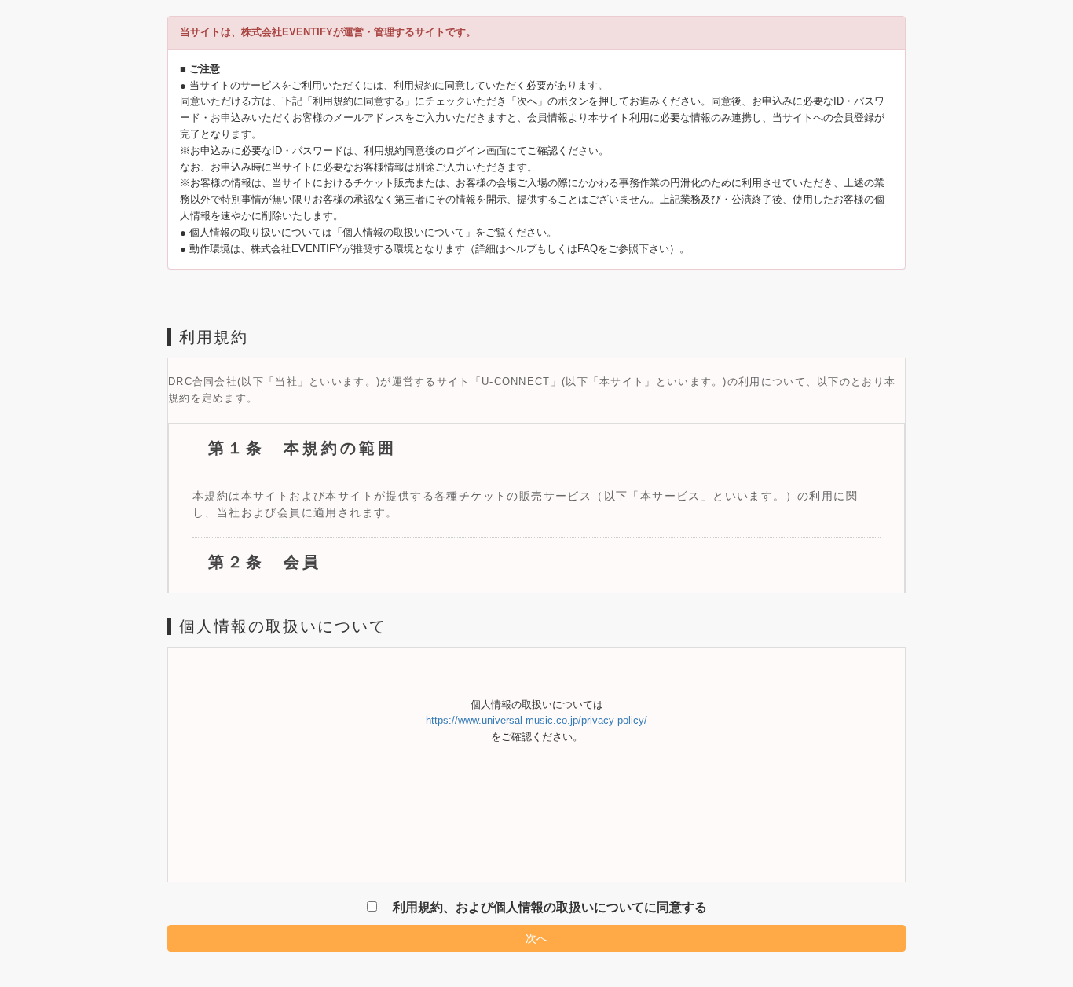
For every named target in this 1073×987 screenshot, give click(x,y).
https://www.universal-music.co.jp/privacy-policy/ (536, 720)
